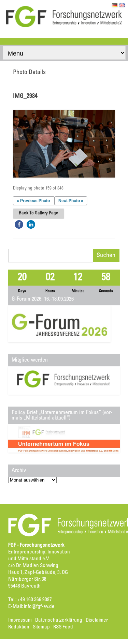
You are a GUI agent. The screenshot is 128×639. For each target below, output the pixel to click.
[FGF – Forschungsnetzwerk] (64, 26)
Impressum (20, 620)
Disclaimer (97, 620)
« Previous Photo (33, 200)
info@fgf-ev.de (39, 606)
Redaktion (18, 627)
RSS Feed (63, 627)
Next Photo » (70, 200)
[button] (19, 224)
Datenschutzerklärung (58, 620)
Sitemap (41, 627)
